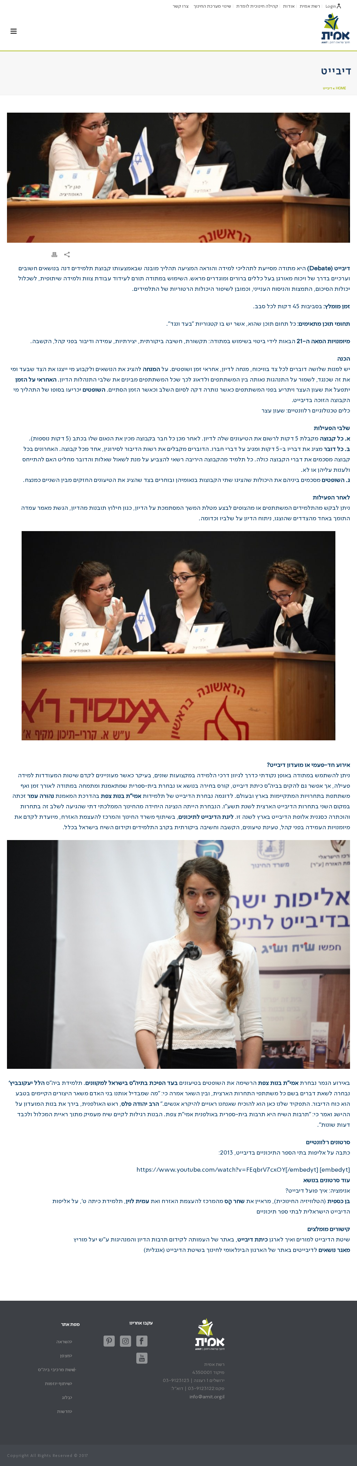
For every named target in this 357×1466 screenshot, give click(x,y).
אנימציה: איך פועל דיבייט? (318, 1191)
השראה (63, 1341)
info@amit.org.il (207, 1397)
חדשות (63, 1411)
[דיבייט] (178, 178)
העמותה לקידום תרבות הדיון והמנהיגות (160, 1240)
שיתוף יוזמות (57, 1383)
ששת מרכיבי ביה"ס (56, 1369)
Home (341, 88)
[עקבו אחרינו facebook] (141, 1342)
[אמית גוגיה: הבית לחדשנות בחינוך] (335, 28)
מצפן (65, 1355)
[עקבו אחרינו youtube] (141, 1359)
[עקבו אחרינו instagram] (125, 1342)
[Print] (54, 255)
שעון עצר (273, 411)
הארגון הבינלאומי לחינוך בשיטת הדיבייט (216, 1250)
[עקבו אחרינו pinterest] (109, 1342)
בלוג (66, 1397)
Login (331, 7)
